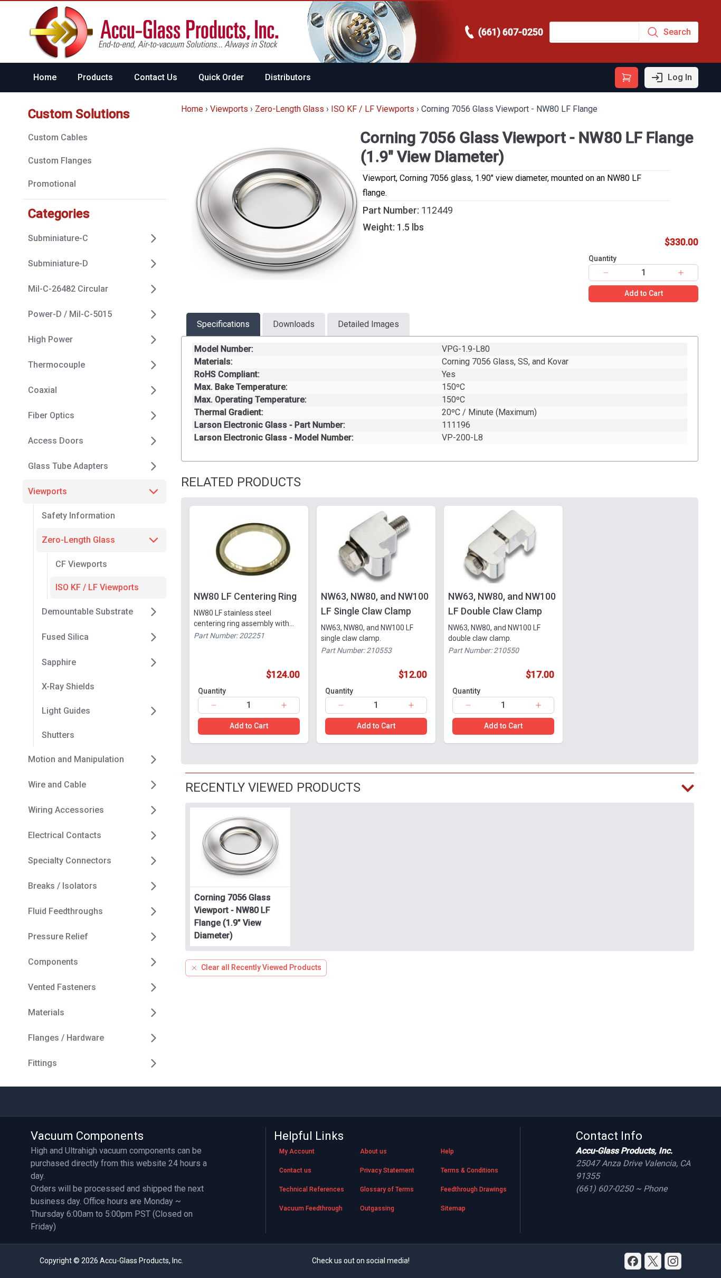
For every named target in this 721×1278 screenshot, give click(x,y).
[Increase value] (681, 273)
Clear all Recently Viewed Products (261, 967)
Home (44, 77)
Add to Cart (643, 293)
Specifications (223, 324)
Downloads (294, 324)
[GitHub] (673, 1261)
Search (677, 32)
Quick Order (221, 77)
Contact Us (155, 77)
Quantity (602, 258)
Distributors (288, 77)
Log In (680, 77)
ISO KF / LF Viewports (372, 109)
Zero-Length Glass (289, 109)
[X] (652, 1261)
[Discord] (632, 1261)
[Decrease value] (606, 273)
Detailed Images (368, 324)
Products (95, 77)
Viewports (229, 109)
